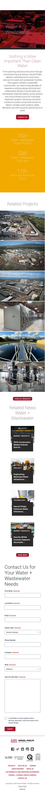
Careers (33, 765)
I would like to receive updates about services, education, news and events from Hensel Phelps (23, 720)
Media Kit (22, 789)
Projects (11, 765)
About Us (30, 768)
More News (22, 555)
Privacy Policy (22, 786)
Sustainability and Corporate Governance (22, 772)
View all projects (22, 399)
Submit (10, 729)
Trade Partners (18, 768)
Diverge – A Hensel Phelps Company (22, 775)
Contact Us (22, 117)
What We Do (22, 765)
